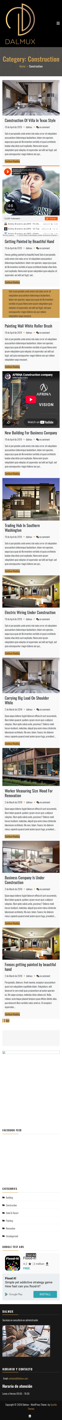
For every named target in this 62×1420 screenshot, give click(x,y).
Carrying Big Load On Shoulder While (27, 700)
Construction (11, 1205)
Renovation (10, 1228)
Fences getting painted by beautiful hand (30, 966)
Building (9, 1197)
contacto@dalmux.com (18, 1378)
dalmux (29, 127)
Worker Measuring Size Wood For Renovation (29, 793)
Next (7, 1021)
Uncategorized (12, 1236)
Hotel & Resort (12, 1213)
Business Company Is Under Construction (25, 880)
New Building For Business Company (31, 432)
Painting (9, 1221)
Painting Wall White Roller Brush (28, 326)
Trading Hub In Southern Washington (22, 527)
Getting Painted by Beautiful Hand (29, 241)
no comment (44, 127)
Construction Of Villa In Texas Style (30, 120)
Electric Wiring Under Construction (30, 612)
